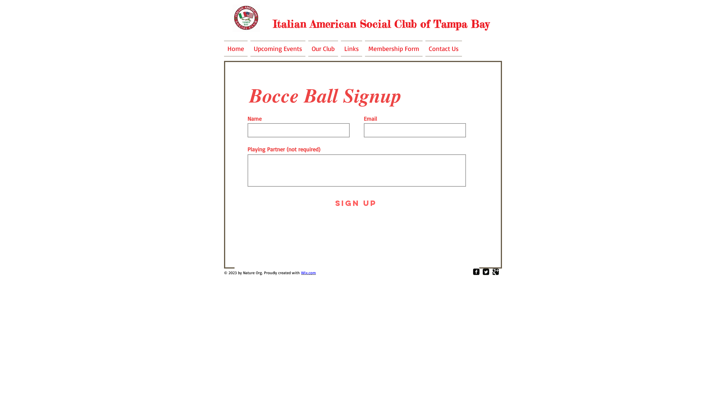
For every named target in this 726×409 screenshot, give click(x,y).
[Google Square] (495, 272)
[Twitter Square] (486, 272)
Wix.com (308, 272)
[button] (323, 48)
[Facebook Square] (476, 272)
